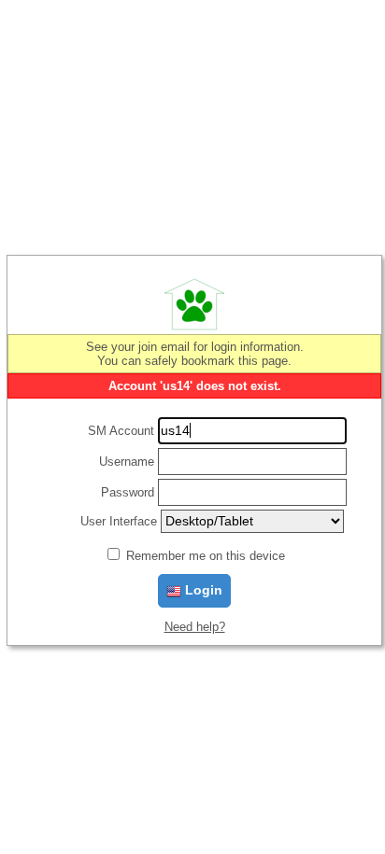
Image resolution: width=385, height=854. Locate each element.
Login (201, 589)
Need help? (194, 627)
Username (126, 462)
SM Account (121, 431)
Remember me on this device (205, 556)
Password (127, 492)
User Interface (118, 521)
